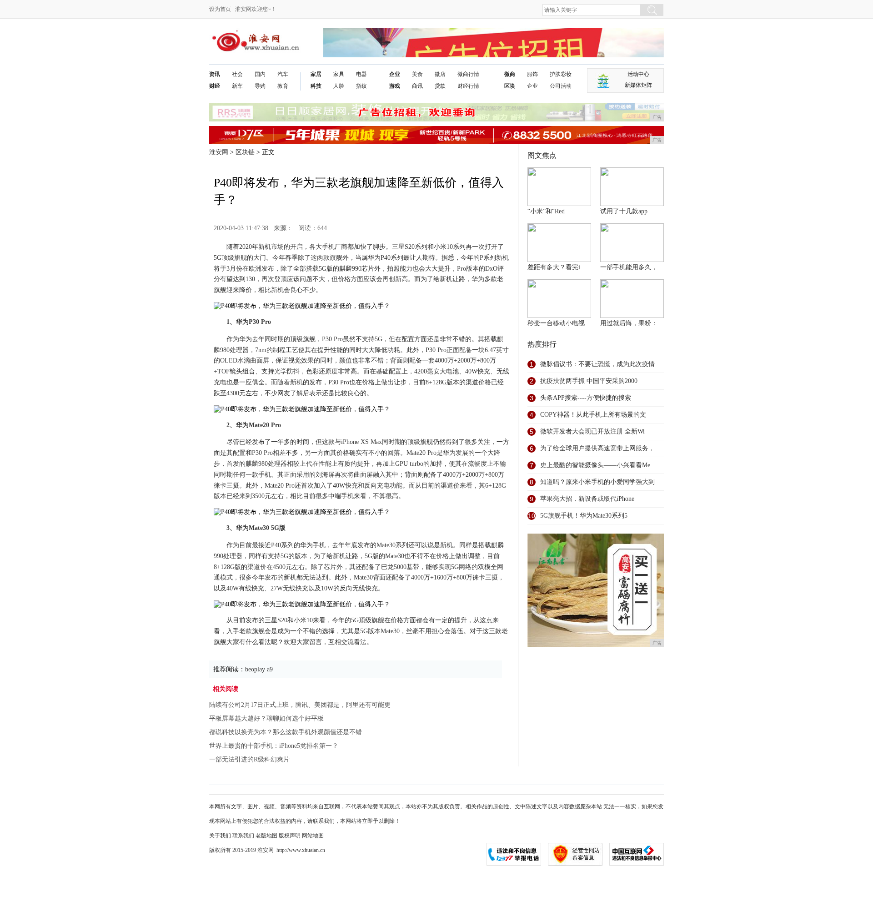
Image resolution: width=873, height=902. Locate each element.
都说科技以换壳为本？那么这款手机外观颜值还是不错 (285, 732)
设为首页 (220, 9)
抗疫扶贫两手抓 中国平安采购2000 (588, 381)
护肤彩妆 (561, 74)
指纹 (361, 86)
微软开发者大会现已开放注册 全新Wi (592, 431)
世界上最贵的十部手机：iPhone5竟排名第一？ (273, 745)
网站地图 (313, 835)
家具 (338, 74)
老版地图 (266, 835)
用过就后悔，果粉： (628, 323)
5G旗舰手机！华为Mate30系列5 (583, 515)
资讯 (214, 74)
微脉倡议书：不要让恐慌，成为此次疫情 (597, 364)
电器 (361, 74)
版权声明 (290, 835)
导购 (260, 86)
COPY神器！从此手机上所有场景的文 (593, 414)
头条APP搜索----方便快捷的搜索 (585, 397)
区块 (509, 86)
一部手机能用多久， (628, 267)
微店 (440, 74)
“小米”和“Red (546, 211)
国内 (260, 74)
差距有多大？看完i (553, 267)
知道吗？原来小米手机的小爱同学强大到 (597, 482)
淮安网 (218, 152)
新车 (237, 86)
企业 (394, 74)
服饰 (532, 74)
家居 (316, 74)
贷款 (440, 86)
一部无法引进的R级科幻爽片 (249, 759)
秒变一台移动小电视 (556, 323)
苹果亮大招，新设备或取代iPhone (587, 498)
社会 (237, 74)
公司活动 (561, 86)
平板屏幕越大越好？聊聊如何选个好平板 (266, 718)
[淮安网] (257, 35)
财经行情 (468, 86)
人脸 (338, 86)
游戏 (394, 86)
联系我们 (243, 835)
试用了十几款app (623, 211)
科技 (316, 86)
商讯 (417, 86)
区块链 (245, 152)
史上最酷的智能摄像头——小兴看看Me (595, 465)
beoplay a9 (259, 669)
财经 (214, 86)
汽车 (282, 74)
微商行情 (468, 74)
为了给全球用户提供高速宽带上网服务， (597, 448)
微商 (509, 74)
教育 (282, 86)
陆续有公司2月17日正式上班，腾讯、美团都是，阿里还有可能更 (300, 704)
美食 (417, 74)
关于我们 (220, 835)
